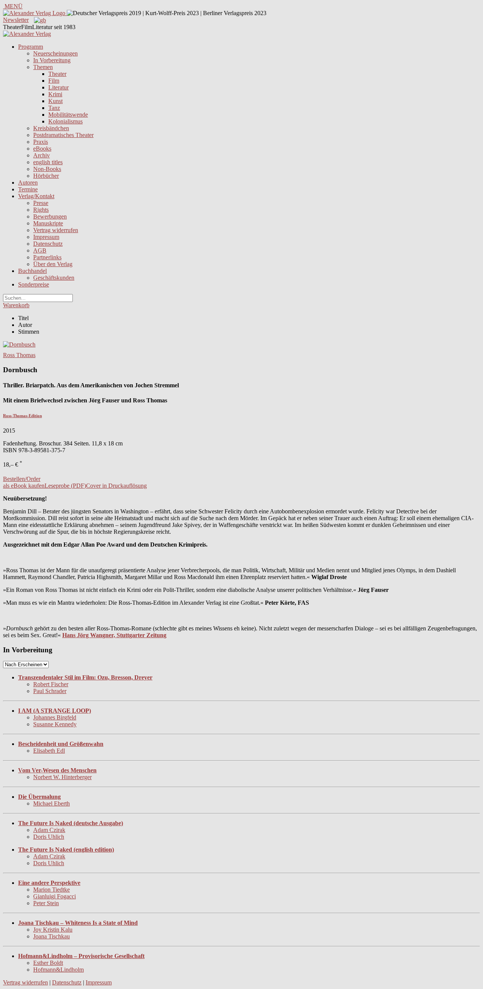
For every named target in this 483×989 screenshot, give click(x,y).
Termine (28, 189)
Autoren (28, 182)
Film (53, 80)
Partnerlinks (47, 257)
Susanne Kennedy (55, 724)
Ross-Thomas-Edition (22, 415)
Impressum (46, 237)
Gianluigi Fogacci (54, 896)
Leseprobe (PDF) (65, 485)
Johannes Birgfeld (54, 717)
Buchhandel (32, 271)
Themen (43, 67)
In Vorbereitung (52, 60)
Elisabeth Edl (49, 750)
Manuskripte (48, 223)
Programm (30, 46)
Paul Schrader (49, 691)
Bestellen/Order (21, 479)
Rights (41, 209)
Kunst (55, 101)
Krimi (55, 94)
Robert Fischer (50, 684)
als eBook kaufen (24, 485)
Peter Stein (46, 903)
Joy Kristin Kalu (52, 929)
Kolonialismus (65, 121)
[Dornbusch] (19, 344)
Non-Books (47, 169)
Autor (25, 325)
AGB (39, 250)
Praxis (40, 142)
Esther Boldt (48, 963)
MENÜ (13, 6)
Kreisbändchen (51, 128)
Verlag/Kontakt (36, 196)
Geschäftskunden (53, 277)
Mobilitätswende (68, 114)
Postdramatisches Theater (63, 135)
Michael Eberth (51, 803)
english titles (48, 162)
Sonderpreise (33, 284)
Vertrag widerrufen (55, 230)
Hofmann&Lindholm (58, 969)
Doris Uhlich (48, 836)
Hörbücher (46, 176)
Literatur (58, 87)
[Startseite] (27, 34)
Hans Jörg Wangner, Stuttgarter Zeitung (114, 635)
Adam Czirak (49, 830)
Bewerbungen (50, 216)
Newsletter (16, 20)
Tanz (54, 108)
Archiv (41, 155)
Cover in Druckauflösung (116, 485)
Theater (57, 74)
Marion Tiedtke (51, 889)
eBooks (42, 148)
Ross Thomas (19, 355)
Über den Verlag (52, 264)
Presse (40, 203)
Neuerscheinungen (55, 53)
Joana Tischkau (51, 936)
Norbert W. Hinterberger (62, 777)
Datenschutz (48, 243)
